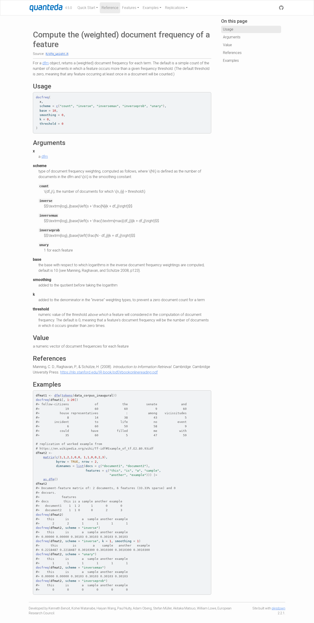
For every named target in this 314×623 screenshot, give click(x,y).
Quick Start (86, 8)
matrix (48, 457)
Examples (151, 8)
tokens (67, 395)
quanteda (38, 7)
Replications (175, 8)
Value (227, 45)
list (80, 466)
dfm (45, 63)
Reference (110, 8)
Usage (228, 29)
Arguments (231, 37)
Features (129, 8)
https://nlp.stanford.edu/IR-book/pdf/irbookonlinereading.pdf (109, 372)
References (232, 53)
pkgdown (278, 608)
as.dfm (48, 479)
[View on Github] (281, 7)
